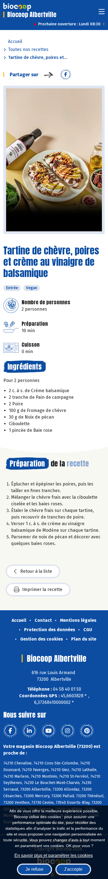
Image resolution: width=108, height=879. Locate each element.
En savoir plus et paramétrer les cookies (53, 855)
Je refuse (34, 869)
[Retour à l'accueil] (17, 7)
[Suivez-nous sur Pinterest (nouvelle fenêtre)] (87, 731)
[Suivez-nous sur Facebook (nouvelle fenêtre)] (10, 731)
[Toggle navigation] (102, 13)
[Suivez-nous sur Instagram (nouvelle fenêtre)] (67, 731)
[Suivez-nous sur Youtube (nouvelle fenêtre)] (48, 731)
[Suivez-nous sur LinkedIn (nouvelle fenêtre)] (29, 731)
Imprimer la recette (42, 589)
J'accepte (73, 869)
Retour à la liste (36, 571)
